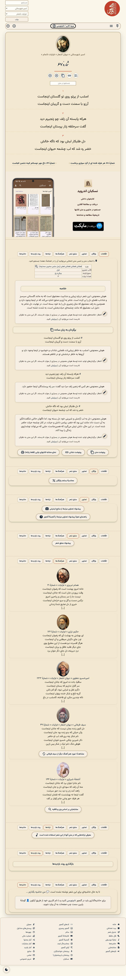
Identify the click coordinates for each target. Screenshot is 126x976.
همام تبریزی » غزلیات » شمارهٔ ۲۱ (63, 585)
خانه (115, 924)
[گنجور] (112, 8)
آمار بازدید (28, 947)
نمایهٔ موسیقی (111, 939)
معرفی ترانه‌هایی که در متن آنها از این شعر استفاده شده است (65, 835)
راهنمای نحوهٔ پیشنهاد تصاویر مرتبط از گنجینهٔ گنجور (65, 516)
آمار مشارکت (27, 943)
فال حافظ (113, 936)
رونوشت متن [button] (99, 452)
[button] (117, 26)
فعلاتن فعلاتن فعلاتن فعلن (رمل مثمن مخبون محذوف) (60, 266)
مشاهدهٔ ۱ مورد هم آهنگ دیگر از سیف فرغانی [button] (65, 753)
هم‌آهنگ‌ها (59, 254)
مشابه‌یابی (112, 947)
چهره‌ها (29, 932)
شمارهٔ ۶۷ (63, 64)
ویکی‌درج (58, 273)
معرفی (29, 924)
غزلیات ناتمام (49, 54)
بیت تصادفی (112, 928)
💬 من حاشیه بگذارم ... (37, 892)
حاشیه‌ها (22, 254)
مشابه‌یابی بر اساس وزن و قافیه (65, 809)
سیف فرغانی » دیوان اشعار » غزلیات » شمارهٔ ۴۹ (63, 725)
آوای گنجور (65, 947)
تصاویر (84, 254)
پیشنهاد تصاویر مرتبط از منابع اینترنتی (65, 508)
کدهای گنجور (64, 924)
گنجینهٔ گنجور (64, 939)
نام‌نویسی (71, 901)
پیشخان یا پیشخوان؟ (61, 955)
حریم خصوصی (26, 959)
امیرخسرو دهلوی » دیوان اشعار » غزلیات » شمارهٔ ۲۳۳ (63, 678)
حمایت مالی (27, 936)
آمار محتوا (28, 939)
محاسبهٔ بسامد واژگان (65, 480)
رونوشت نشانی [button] (75, 452)
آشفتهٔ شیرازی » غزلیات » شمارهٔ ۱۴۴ (63, 779)
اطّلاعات (104, 254)
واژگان (94, 254)
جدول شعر (112, 932)
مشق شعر (73, 254)
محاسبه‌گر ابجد (63, 943)
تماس (29, 955)
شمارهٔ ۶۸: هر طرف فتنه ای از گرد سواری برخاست (93, 163)
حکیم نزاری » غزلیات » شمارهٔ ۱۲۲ (63, 632)
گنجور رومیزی (64, 928)
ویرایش (54, 319)
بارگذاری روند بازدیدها (63, 864)
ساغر (67, 932)
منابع (29, 951)
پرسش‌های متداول (24, 928)
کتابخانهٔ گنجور (64, 936)
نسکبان (66, 959)
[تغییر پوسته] (6, 969)
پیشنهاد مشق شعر (63, 543)
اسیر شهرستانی (78, 54)
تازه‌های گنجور (111, 951)
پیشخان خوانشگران (62, 951)
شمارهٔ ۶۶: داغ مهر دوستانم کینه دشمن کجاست (33, 163)
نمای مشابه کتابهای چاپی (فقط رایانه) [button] (40, 452)
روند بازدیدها (36, 254)
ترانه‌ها (48, 254)
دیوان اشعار (62, 54)
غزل (58, 270)
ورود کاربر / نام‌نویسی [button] (65, 26)
